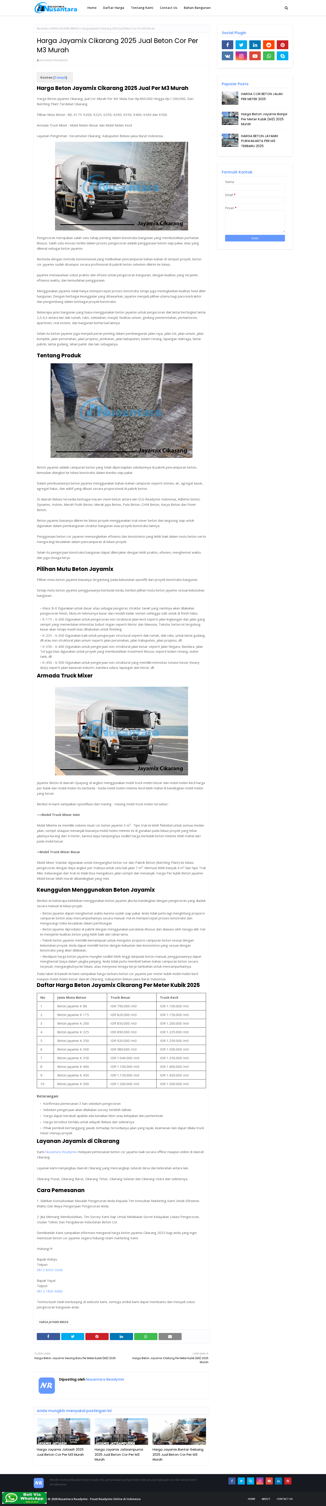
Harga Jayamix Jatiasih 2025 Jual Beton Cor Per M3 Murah (60, 1452)
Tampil (60, 77)
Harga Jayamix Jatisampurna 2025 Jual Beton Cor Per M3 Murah (119, 1454)
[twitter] (241, 44)
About (266, 1498)
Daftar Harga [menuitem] (113, 8)
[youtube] (255, 55)
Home (251, 1498)
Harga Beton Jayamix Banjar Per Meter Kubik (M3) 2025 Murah (264, 119)
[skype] (282, 55)
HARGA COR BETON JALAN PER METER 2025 (262, 96)
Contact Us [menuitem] (168, 8)
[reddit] (269, 44)
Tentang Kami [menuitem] (142, 8)
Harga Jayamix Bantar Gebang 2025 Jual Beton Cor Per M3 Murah (178, 1454)
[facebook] (227, 44)
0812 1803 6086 (50, 1291)
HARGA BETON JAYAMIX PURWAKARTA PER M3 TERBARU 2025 (259, 141)
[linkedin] (255, 44)
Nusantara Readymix (53, 60)
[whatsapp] (269, 55)
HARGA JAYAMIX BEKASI (64, 28)
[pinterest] (282, 44)
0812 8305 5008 (50, 1270)
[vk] (227, 55)
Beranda (42, 28)
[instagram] (241, 55)
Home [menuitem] (91, 8)
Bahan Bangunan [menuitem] (197, 8)
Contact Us (285, 1498)
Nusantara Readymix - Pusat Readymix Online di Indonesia (99, 1499)
